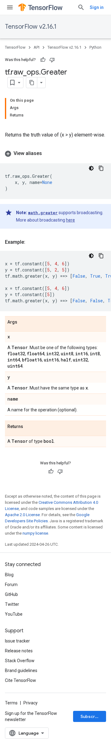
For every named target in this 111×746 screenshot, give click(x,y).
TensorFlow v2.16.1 (30, 27)
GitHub (11, 594)
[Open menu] (10, 7)
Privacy (30, 702)
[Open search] (81, 7)
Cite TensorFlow (20, 680)
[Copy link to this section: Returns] (29, 426)
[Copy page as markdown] (31, 82)
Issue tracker (17, 640)
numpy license (35, 533)
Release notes (19, 650)
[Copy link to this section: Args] (23, 322)
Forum (11, 584)
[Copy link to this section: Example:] (31, 242)
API (36, 47)
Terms (11, 702)
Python (95, 47)
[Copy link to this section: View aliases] (48, 153)
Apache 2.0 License (22, 514)
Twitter (12, 604)
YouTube (14, 614)
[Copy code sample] (101, 168)
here (70, 220)
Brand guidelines (21, 670)
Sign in (97, 7)
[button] (55, 153)
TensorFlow (15, 47)
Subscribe (91, 716)
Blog (9, 574)
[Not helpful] (52, 59)
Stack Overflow (20, 660)
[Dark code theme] (91, 168)
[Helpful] (42, 59)
